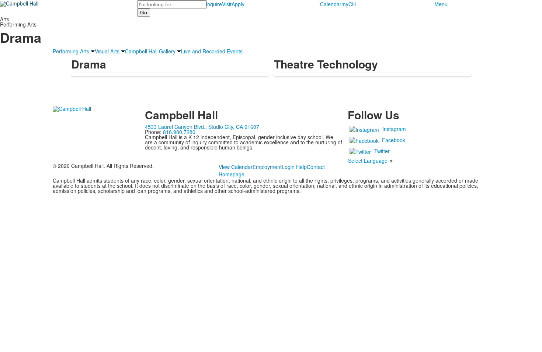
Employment (267, 166)
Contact (316, 166)
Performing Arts (71, 51)
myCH (348, 4)
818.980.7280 (179, 131)
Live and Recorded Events (212, 51)
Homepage (231, 174)
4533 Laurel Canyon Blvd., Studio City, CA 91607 (202, 126)
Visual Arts (107, 51)
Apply (238, 4)
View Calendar (236, 166)
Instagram (394, 129)
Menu (441, 4)
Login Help (294, 166)
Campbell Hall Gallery (150, 51)
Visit (227, 4)
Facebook (393, 140)
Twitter (382, 151)
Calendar (330, 4)
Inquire (214, 4)
